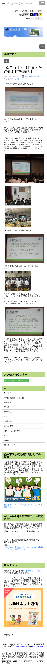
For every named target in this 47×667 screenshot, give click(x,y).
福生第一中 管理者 (32, 76)
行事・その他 (15, 79)
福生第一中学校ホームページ (22, 3)
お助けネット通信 (33, 570)
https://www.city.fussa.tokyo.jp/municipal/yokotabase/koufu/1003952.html (23, 548)
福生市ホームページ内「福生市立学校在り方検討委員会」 (23, 505)
